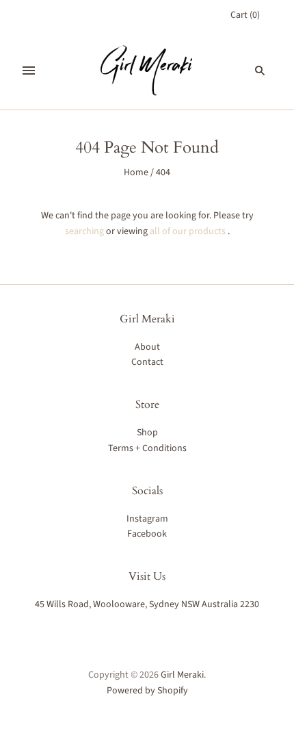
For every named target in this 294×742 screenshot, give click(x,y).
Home (136, 172)
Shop (147, 432)
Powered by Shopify (147, 691)
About (147, 347)
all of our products (188, 231)
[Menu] (29, 70)
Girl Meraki (182, 675)
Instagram (147, 519)
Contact (147, 362)
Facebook (147, 534)
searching (84, 231)
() (245, 15)
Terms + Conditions (147, 448)
